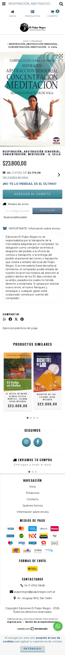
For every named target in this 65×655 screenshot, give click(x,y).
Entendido (32, 648)
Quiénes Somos (33, 505)
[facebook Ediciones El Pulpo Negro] (37, 442)
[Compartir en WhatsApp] (4, 319)
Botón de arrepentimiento (41, 622)
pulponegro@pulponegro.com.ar (34, 591)
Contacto (32, 499)
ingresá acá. (14, 622)
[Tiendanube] (32, 629)
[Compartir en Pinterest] (22, 319)
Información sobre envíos (33, 511)
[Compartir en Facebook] (10, 319)
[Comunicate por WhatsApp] (57, 626)
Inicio (26, 41)
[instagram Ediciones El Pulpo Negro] (26, 442)
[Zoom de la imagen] (61, 56)
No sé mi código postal (15, 217)
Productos (32, 493)
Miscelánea (36, 41)
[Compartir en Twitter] (16, 319)
